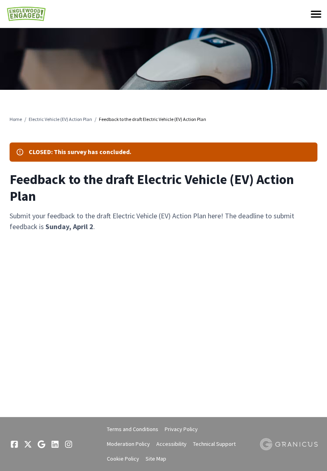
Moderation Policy (128, 443)
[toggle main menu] (316, 14)
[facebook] (14, 444)
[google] (41, 444)
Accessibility (171, 443)
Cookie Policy (123, 458)
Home (16, 119)
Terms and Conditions (132, 429)
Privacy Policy (181, 429)
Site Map (156, 458)
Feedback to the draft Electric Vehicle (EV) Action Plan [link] (152, 119)
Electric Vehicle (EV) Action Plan (60, 119)
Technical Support (214, 443)
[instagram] (68, 444)
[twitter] (28, 444)
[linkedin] (55, 444)
